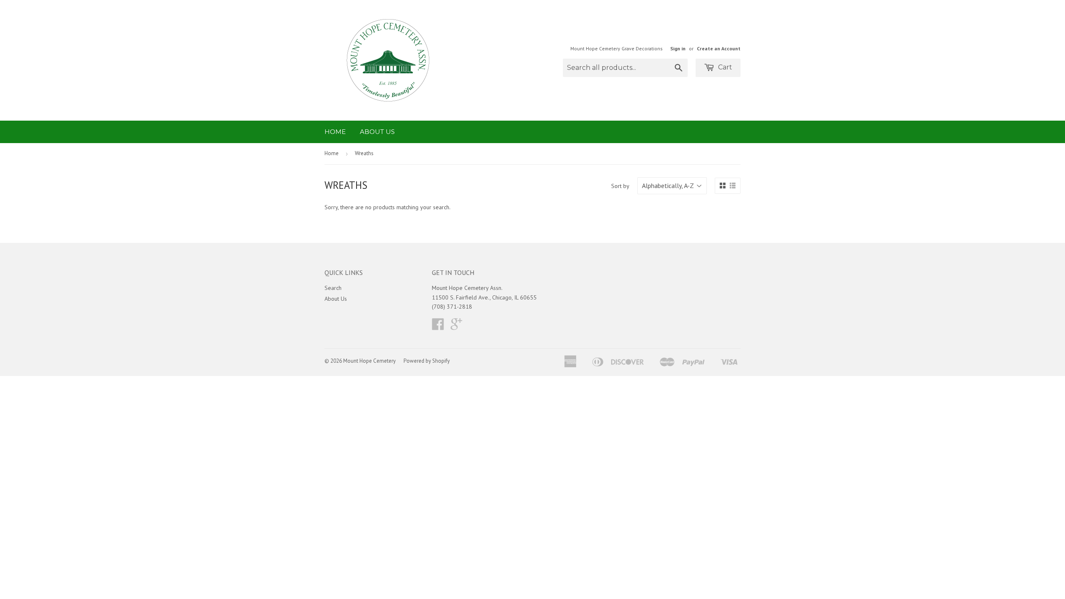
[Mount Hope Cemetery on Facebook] (438, 327)
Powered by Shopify (427, 360)
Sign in (678, 48)
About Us (377, 132)
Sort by (620, 186)
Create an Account (719, 48)
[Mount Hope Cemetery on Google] (456, 327)
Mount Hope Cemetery (369, 360)
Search (333, 288)
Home (335, 132)
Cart (724, 67)
